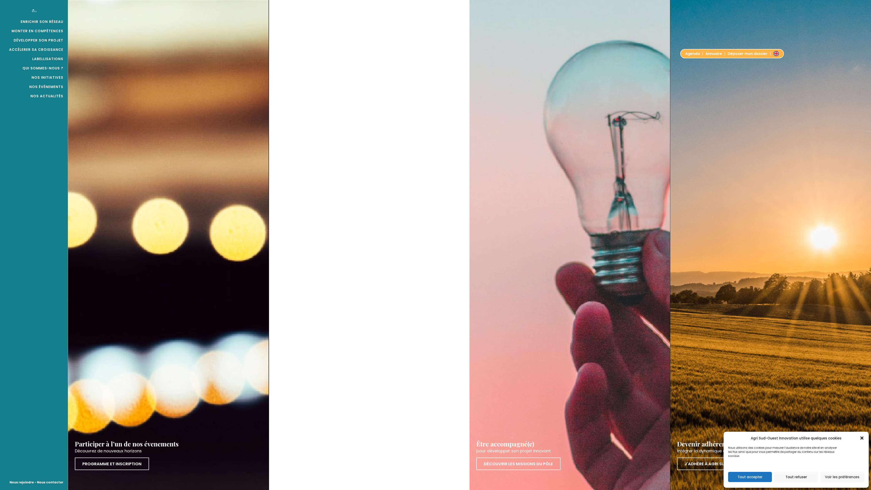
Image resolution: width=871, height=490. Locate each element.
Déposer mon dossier (748, 53)
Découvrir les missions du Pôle (518, 464)
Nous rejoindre (22, 482)
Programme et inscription (112, 464)
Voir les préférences (842, 477)
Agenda (692, 53)
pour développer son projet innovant (513, 451)
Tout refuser (796, 477)
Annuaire (713, 53)
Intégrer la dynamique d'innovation (712, 451)
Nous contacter (49, 482)
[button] (862, 438)
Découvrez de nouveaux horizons (108, 451)
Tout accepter (750, 477)
